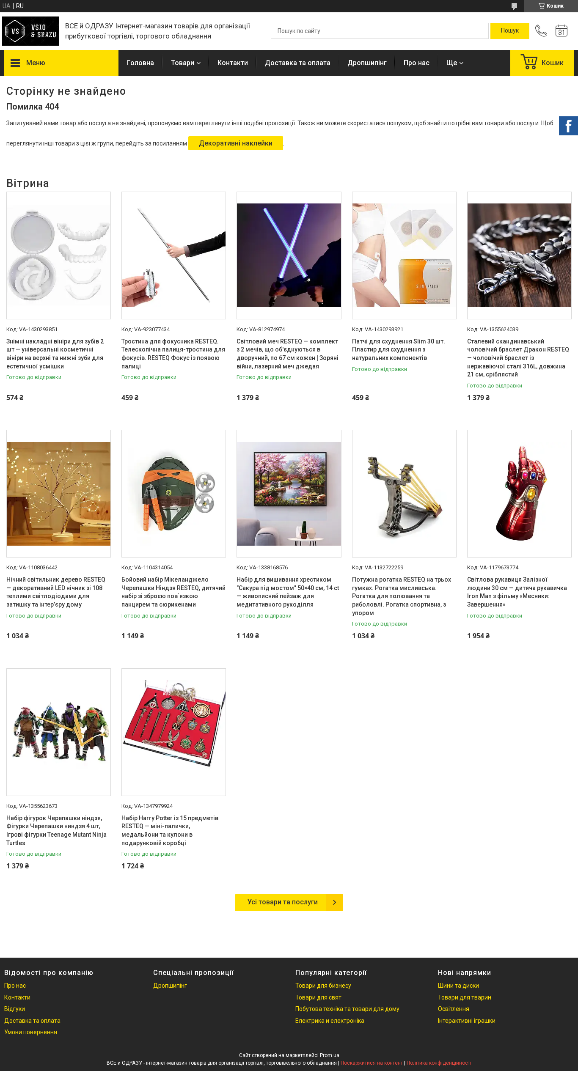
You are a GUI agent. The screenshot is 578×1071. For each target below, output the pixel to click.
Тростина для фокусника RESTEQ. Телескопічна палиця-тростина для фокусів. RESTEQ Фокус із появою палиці (173, 354)
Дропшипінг (367, 63)
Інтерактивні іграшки (466, 1020)
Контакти (232, 63)
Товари (182, 63)
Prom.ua (329, 1055)
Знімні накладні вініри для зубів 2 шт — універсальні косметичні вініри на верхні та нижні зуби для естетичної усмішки (55, 354)
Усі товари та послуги (283, 902)
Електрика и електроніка (329, 1020)
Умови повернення (30, 1032)
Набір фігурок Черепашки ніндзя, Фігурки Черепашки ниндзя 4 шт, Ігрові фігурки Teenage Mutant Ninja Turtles (56, 830)
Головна (140, 63)
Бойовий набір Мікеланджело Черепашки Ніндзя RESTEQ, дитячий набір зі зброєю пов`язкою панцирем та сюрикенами (173, 592)
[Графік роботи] (561, 30)
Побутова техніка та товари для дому (347, 1008)
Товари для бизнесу (323, 985)
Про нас (416, 63)
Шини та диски (458, 985)
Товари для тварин (464, 997)
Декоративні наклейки (235, 143)
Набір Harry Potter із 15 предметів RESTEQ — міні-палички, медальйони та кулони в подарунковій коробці (169, 830)
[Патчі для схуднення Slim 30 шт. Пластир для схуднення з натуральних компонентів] (404, 255)
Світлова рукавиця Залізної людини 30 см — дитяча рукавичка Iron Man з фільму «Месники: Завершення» (517, 592)
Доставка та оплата (297, 63)
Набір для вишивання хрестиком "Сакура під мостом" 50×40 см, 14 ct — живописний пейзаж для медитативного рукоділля (288, 592)
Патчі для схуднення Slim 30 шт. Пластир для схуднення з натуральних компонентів (398, 349)
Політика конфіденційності (439, 1063)
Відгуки (14, 1008)
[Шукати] (509, 31)
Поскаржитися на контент (372, 1063)
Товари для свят (318, 997)
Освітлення (453, 1008)
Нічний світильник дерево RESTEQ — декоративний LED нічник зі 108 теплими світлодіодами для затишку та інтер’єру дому (55, 592)
